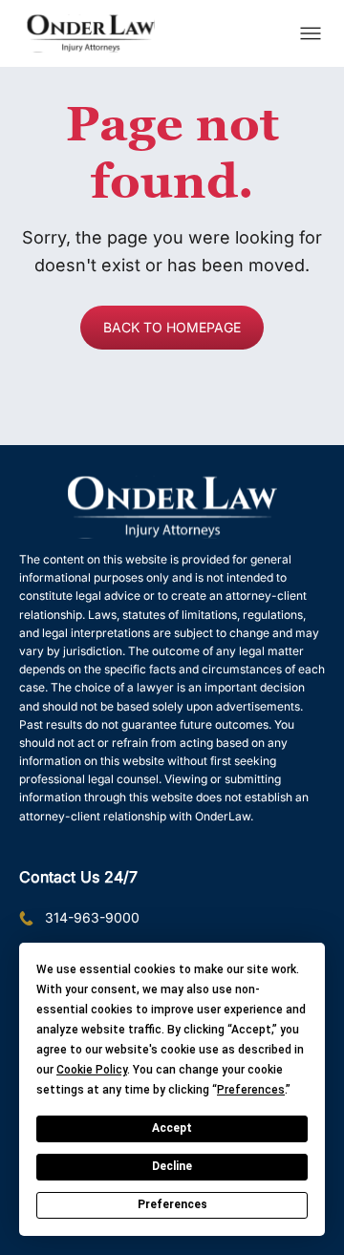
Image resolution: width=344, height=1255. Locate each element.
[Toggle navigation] (311, 33)
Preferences (172, 1204)
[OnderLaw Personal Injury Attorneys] (90, 33)
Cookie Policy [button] (91, 1069)
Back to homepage (172, 327)
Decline (172, 1166)
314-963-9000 (92, 917)
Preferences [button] (251, 1089)
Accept (172, 1128)
